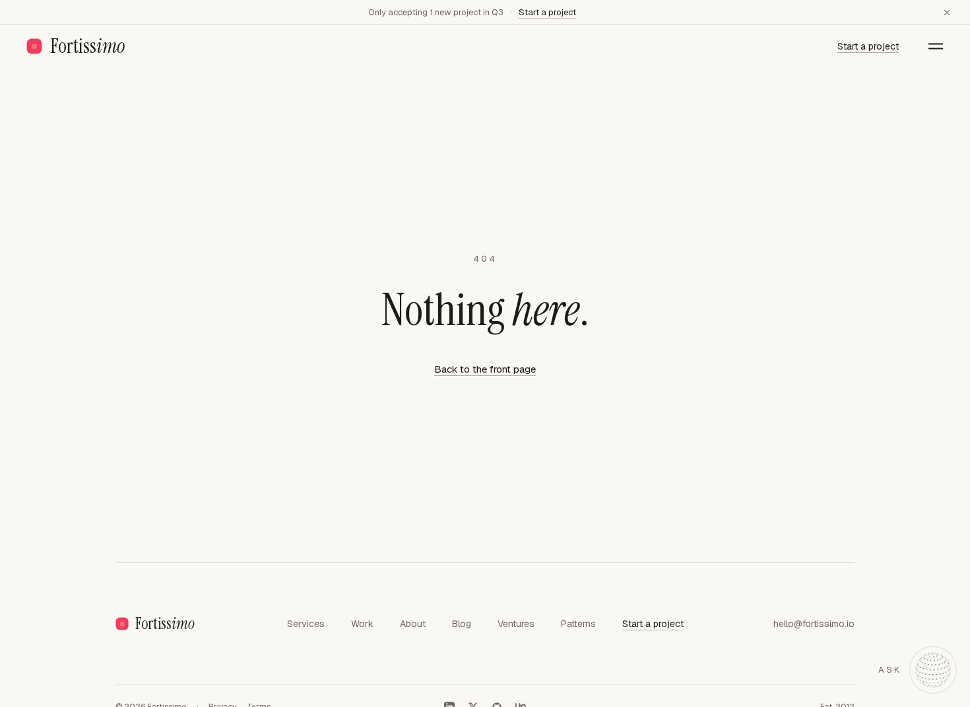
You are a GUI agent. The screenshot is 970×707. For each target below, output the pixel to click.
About (413, 624)
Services (306, 624)
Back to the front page (485, 369)
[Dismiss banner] (947, 12)
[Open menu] (935, 46)
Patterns (578, 624)
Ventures (516, 624)
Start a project (547, 12)
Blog (461, 624)
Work (362, 624)
